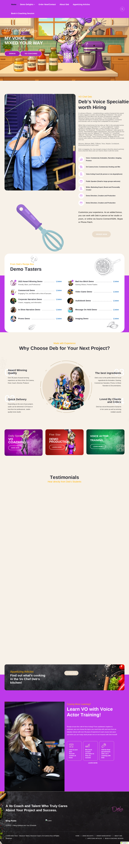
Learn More (57, 447)
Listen (59, 281)
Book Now (15, 448)
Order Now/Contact (47, 4)
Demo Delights (26, 4)
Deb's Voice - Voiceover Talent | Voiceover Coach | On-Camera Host (31, 836)
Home (13, 4)
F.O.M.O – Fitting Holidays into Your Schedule (21, 825)
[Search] (122, 9)
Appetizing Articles (81, 4)
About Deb (64, 4)
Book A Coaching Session (22, 13)
